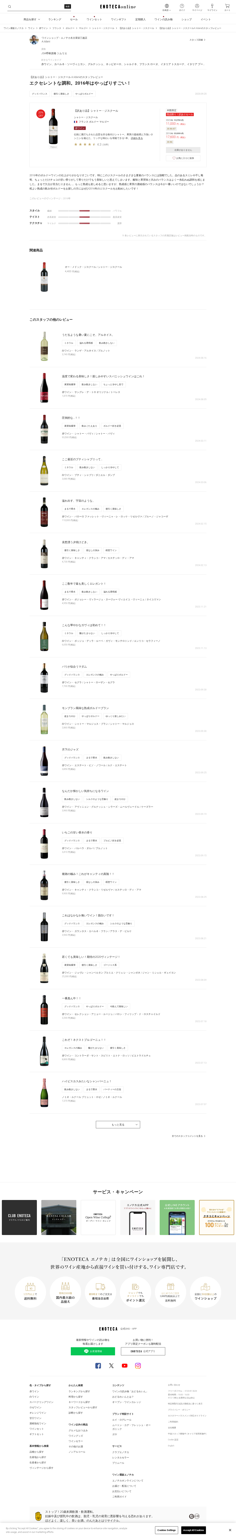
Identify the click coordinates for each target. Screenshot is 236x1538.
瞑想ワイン (111, 550)
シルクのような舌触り (97, 799)
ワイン (31, 28)
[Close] (230, 1530)
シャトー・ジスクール (103, 28)
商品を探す (30, 19)
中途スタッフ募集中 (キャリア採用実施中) (187, 1434)
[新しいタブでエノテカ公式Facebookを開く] (98, 1366)
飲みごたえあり (89, 426)
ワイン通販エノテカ (14, 28)
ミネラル (68, 343)
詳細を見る (137, 138)
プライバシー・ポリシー (179, 1410)
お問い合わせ (174, 1385)
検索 (68, 6)
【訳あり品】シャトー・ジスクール (136, 28)
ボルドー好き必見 (112, 426)
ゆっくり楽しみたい (116, 716)
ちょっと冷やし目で (113, 384)
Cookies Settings (166, 1530)
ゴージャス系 (110, 965)
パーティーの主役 (112, 1089)
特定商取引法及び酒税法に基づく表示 (185, 1404)
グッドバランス (39, 94)
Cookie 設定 (173, 1439)
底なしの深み (92, 550)
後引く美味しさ (61, 94)
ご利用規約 (173, 1422)
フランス (56, 28)
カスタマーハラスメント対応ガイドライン (187, 1416)
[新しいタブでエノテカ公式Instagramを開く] (138, 1366)
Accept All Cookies (193, 1530)
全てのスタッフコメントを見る (187, 1136)
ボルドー (70, 28)
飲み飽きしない (106, 343)
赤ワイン (43, 28)
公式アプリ (149, 1351)
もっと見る (118, 1124)
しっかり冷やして (110, 467)
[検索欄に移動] (9, 6)
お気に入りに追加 (185, 158)
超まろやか (69, 716)
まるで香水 (69, 509)
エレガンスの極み (90, 509)
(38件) (105, 144)
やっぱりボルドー (84, 94)
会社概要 (172, 1427)
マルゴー (83, 28)
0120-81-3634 (191, 1391)
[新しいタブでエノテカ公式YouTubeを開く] (125, 1366)
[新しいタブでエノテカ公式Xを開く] (111, 1366)
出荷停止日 (184, 1398)
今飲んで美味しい (119, 1006)
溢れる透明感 (86, 343)
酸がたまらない (87, 633)
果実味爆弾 (69, 384)
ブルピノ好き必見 (112, 840)
